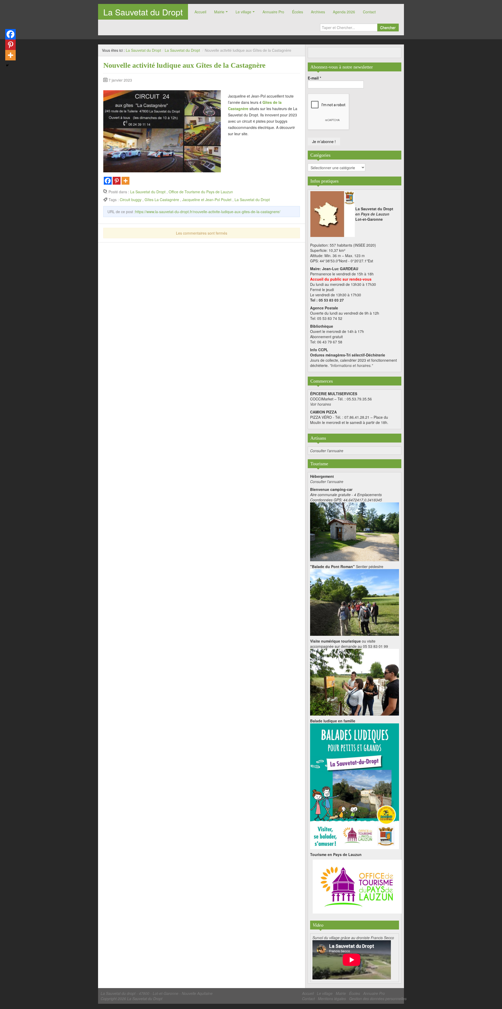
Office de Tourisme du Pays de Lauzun (201, 191)
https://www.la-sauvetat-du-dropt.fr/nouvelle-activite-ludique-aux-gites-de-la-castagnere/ (207, 211)
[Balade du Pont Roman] (354, 601)
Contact (369, 11)
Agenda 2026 (344, 11)
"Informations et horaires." (351, 365)
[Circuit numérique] (354, 681)
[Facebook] (108, 181)
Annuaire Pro (273, 11)
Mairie (219, 11)
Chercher (388, 27)
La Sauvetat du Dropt (143, 12)
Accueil (200, 11)
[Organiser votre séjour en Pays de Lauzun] (357, 886)
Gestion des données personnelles (378, 998)
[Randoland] (354, 785)
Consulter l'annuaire (326, 450)
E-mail (314, 78)
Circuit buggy (130, 199)
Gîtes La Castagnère (162, 199)
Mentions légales (332, 998)
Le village (243, 11)
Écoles (297, 11)
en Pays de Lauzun (372, 214)
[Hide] (7, 65)
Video (318, 925)
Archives (318, 11)
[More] (125, 181)
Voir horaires (320, 404)
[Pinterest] (117, 181)
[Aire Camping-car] (354, 531)
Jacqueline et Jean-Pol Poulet (206, 199)
